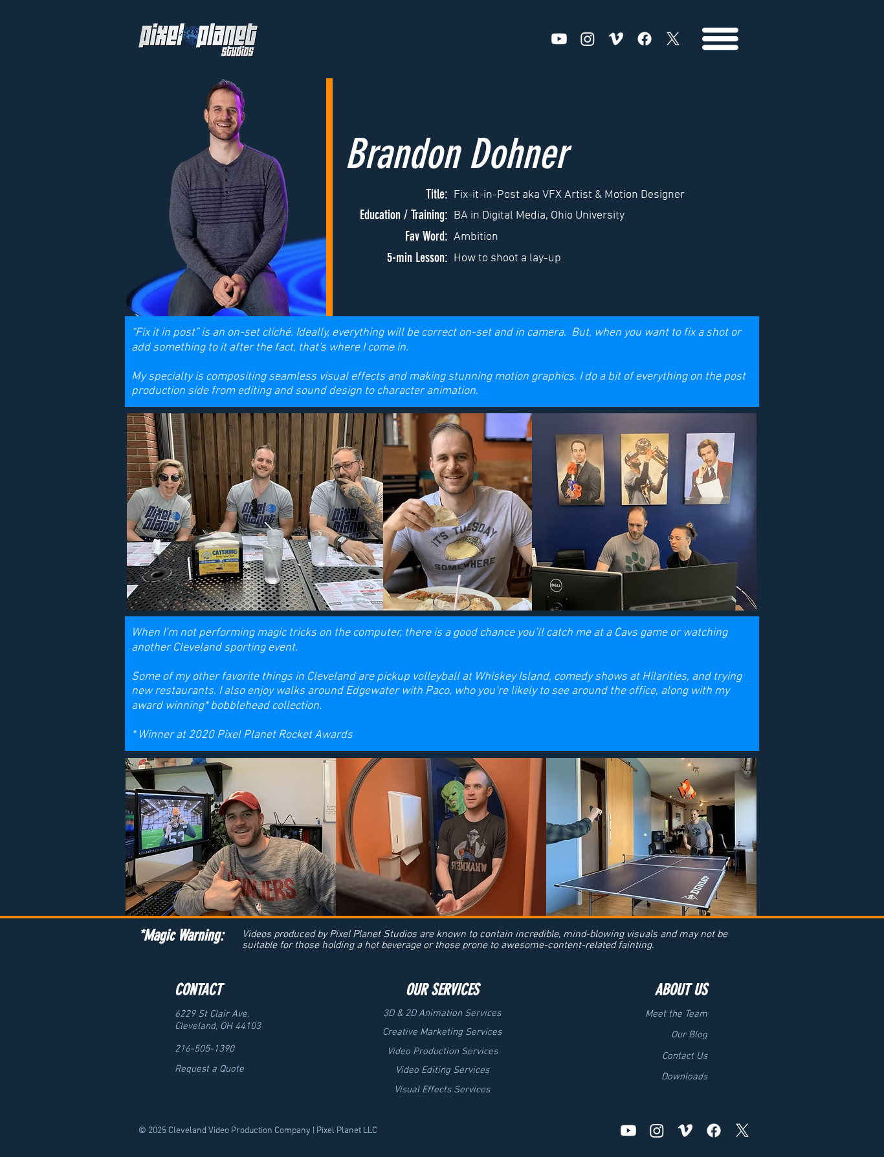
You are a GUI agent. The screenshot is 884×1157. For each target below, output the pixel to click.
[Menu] (720, 38)
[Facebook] (644, 39)
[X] (673, 39)
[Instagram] (588, 39)
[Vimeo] (616, 39)
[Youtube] (559, 39)
